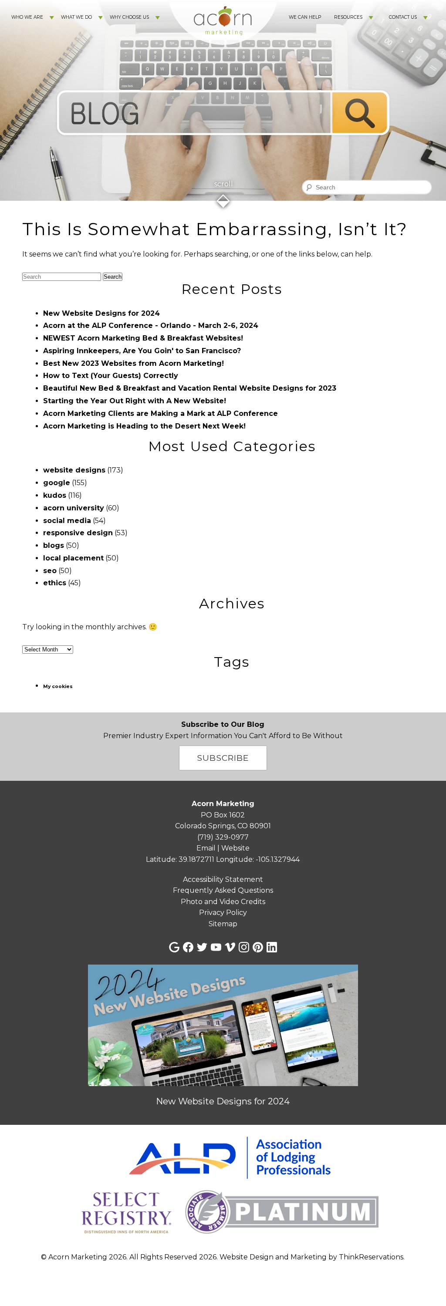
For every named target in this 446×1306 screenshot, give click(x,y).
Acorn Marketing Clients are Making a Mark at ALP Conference (160, 413)
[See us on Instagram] (244, 947)
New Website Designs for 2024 (101, 313)
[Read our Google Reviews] (174, 947)
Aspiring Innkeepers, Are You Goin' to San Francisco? (142, 351)
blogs (53, 545)
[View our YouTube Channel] (216, 947)
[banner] (223, 1187)
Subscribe (223, 758)
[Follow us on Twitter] (202, 947)
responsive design (78, 533)
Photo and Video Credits (223, 902)
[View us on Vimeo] (230, 947)
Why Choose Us (129, 17)
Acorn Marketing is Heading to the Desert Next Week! (144, 426)
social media (67, 520)
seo (50, 571)
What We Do (76, 17)
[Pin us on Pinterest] (258, 947)
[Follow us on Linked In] (272, 947)
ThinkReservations (371, 1257)
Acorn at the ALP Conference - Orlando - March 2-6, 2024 (150, 325)
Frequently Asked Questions (223, 890)
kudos (54, 495)
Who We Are (27, 17)
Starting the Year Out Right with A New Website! (134, 401)
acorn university (73, 508)
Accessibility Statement (223, 879)
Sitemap (223, 924)
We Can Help (305, 17)
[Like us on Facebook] (188, 947)
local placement (73, 558)
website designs (74, 470)
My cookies (58, 686)
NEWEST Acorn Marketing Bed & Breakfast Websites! (143, 338)
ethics (54, 583)
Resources (348, 17)
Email (206, 848)
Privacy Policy (223, 912)
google (56, 483)
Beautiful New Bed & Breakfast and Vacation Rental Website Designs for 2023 (189, 388)
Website (235, 848)
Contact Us (403, 17)
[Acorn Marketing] (223, 52)
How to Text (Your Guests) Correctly (110, 375)
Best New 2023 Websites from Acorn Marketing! (133, 363)
